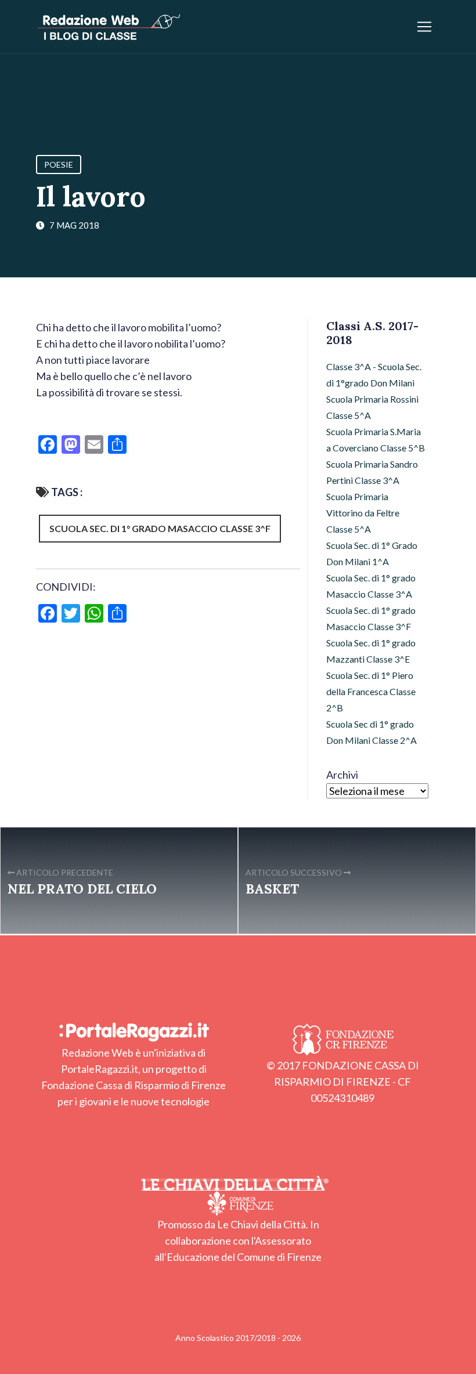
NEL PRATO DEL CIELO (82, 888)
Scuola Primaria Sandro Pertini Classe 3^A (372, 472)
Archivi (342, 774)
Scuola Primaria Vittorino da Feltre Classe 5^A (362, 512)
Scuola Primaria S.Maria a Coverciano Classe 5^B (375, 439)
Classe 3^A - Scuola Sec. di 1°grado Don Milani (373, 374)
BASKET (272, 888)
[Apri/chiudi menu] (424, 27)
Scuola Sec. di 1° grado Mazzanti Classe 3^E (371, 650)
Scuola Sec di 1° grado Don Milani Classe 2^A (371, 732)
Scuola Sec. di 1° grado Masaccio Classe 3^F (160, 528)
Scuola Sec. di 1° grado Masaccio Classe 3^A (371, 585)
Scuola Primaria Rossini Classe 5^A (372, 407)
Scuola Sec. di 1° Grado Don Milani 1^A (371, 553)
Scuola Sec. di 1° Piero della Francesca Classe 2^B (371, 691)
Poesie (58, 164)
